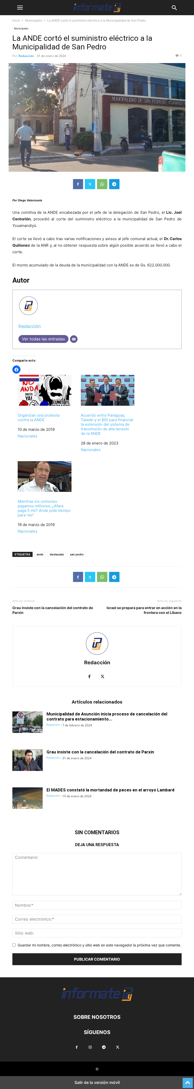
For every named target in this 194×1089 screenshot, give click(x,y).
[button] (20, 7)
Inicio (16, 20)
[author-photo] (97, 655)
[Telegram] (114, 184)
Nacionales (27, 436)
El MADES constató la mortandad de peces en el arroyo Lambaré (110, 789)
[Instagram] (90, 1048)
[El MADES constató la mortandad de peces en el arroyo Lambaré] (27, 798)
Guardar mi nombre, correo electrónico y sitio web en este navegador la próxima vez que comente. (99, 945)
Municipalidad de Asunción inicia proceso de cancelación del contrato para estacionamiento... (106, 716)
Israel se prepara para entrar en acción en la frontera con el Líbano (144, 610)
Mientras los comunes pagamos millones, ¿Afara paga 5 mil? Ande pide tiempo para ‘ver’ (44, 508)
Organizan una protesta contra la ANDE (38, 417)
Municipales (33, 20)
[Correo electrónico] (74, 339)
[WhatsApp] (102, 184)
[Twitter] (90, 184)
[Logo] (97, 1001)
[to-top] (188, 1080)
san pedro (77, 554)
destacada (57, 554)
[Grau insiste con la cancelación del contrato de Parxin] (27, 760)
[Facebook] (78, 184)
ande (40, 554)
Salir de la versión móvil (97, 1082)
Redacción (26, 56)
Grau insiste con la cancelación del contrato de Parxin (52, 610)
